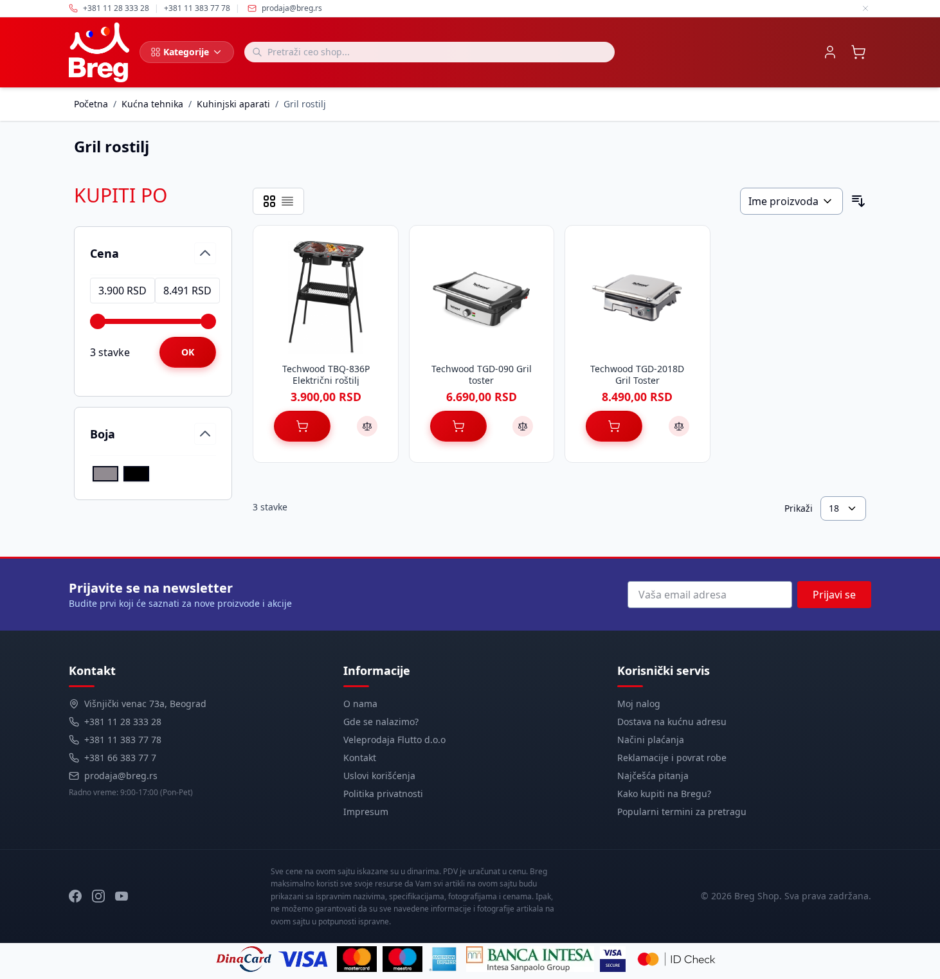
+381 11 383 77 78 (122, 739)
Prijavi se (834, 595)
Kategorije (186, 52)
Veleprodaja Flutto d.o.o (394, 739)
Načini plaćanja (650, 739)
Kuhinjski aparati (233, 104)
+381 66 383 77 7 (120, 757)
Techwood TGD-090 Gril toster (481, 374)
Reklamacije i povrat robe (672, 757)
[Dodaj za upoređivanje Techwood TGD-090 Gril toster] (522, 426)
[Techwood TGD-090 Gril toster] (481, 297)
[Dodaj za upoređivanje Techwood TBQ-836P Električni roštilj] (367, 426)
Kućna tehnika (152, 104)
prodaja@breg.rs (292, 8)
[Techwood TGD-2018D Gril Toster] (637, 297)
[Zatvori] (865, 8)
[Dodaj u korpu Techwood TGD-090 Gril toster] (458, 426)
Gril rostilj (305, 104)
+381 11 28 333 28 (122, 721)
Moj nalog (638, 703)
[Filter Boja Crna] (136, 473)
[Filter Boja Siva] (105, 473)
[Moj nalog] (830, 52)
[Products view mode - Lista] (287, 201)
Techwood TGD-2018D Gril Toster (637, 374)
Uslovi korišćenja (379, 775)
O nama (360, 703)
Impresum (365, 811)
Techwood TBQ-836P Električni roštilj (326, 374)
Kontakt (359, 757)
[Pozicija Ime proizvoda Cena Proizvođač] (791, 201)
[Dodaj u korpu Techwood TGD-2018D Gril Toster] (614, 426)
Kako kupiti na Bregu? (664, 793)
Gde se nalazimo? (381, 721)
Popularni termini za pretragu (681, 811)
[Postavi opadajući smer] (858, 201)
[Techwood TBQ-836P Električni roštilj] (325, 297)
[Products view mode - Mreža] (269, 201)
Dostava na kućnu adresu (672, 721)
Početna (91, 104)
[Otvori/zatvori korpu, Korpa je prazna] (858, 52)
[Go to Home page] (99, 52)
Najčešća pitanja (653, 775)
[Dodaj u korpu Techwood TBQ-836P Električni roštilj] (302, 426)
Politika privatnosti (383, 793)
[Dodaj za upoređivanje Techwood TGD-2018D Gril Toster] (679, 426)
